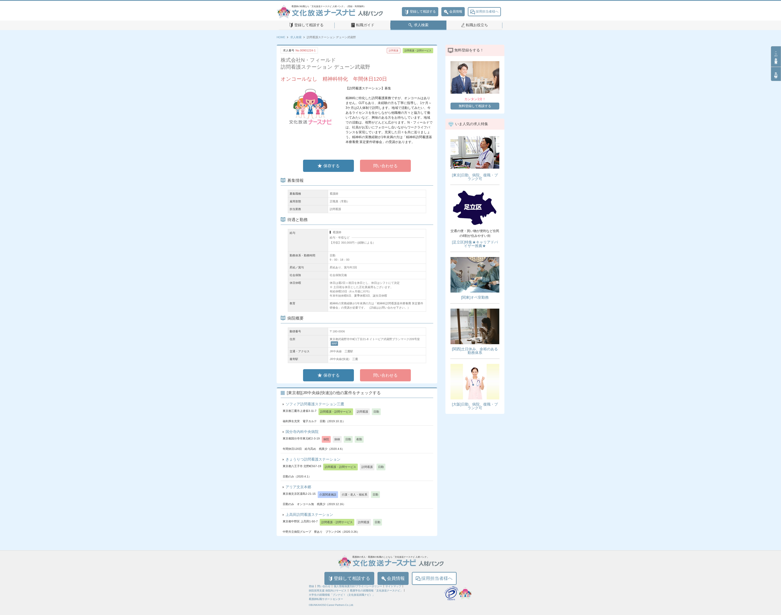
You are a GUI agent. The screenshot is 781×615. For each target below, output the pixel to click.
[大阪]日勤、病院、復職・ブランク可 (475, 406)
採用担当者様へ (487, 11)
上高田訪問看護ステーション (309, 515)
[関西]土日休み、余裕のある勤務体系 (475, 351)
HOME (281, 37)
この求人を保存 (776, 54)
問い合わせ (324, 586)
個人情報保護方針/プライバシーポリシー (358, 586)
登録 (311, 586)
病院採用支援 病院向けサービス (328, 590)
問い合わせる (385, 166)
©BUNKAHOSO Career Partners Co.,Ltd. (331, 605)
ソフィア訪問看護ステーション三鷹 (315, 404)
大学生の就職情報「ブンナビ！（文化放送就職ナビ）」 (342, 594)
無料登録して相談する (475, 106)
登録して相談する (423, 11)
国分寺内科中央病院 (302, 432)
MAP (334, 343)
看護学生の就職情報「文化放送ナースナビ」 (376, 590)
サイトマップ (393, 586)
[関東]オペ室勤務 (475, 297)
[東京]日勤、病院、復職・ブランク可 (475, 177)
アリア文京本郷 (298, 487)
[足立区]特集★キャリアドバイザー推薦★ (475, 244)
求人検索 (421, 25)
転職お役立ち (477, 25)
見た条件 (776, 71)
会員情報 (455, 11)
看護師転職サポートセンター (326, 599)
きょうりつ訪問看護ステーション (313, 459)
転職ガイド (365, 25)
